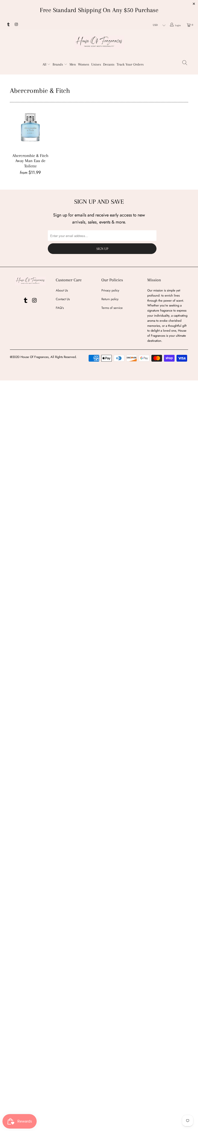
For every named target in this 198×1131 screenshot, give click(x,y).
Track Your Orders (130, 64)
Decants (108, 64)
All (44, 64)
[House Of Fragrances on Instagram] (16, 25)
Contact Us (63, 299)
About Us (62, 290)
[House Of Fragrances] (99, 42)
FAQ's (60, 307)
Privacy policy (110, 290)
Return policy (110, 299)
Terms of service (112, 307)
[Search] (184, 63)
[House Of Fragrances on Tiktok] (8, 25)
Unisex (96, 64)
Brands (58, 64)
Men (73, 64)
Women (83, 64)
